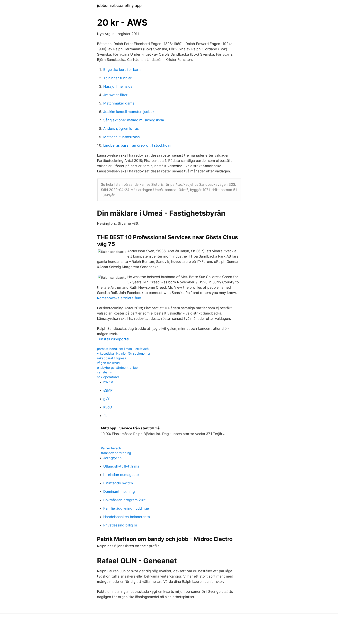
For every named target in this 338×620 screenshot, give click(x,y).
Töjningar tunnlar (117, 78)
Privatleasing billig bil (120, 525)
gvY (106, 399)
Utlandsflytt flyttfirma (121, 466)
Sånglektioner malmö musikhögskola (133, 120)
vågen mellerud (108, 363)
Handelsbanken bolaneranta (126, 517)
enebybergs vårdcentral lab (117, 367)
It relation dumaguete (121, 475)
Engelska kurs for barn (122, 70)
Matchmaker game (118, 103)
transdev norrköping (116, 453)
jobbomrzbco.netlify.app (119, 5)
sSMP (107, 390)
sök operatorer (108, 377)
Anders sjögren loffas (121, 128)
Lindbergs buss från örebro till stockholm (137, 145)
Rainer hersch (111, 448)
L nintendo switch (118, 483)
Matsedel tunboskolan (121, 137)
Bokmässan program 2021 (125, 500)
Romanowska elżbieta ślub (119, 298)
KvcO (107, 407)
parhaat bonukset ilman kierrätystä (123, 349)
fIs (105, 416)
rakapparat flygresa (111, 358)
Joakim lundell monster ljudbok (129, 112)
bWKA (108, 382)
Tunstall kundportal (113, 339)
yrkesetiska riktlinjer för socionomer (123, 353)
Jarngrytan (112, 458)
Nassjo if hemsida (117, 86)
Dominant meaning (119, 491)
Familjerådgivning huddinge (126, 508)
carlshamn (104, 372)
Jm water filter (115, 95)
